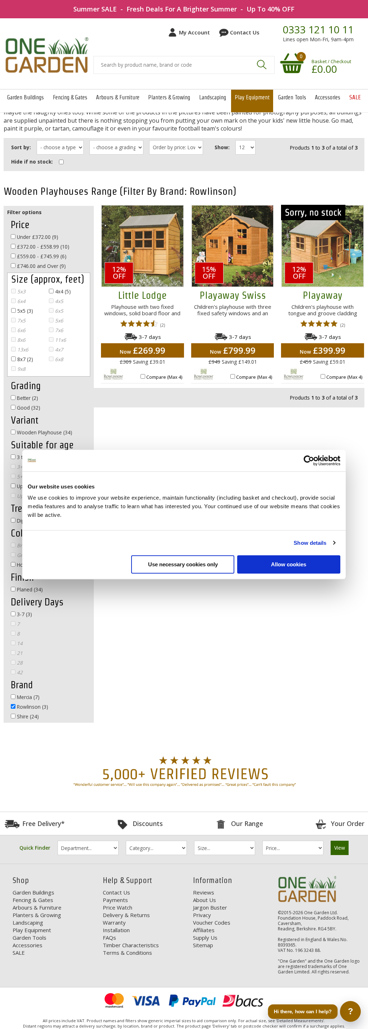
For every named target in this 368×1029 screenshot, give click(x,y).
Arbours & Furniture (117, 97)
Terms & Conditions (127, 952)
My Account (194, 32)
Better (26, 398)
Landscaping (212, 97)
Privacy (202, 915)
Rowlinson (31, 706)
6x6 (21, 330)
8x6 (21, 339)
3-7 (23, 614)
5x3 (21, 291)
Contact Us (244, 32)
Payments (115, 899)
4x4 (62, 291)
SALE (355, 97)
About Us (204, 899)
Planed (29, 589)
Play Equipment (252, 97)
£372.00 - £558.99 (42, 246)
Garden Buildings (25, 97)
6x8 (58, 359)
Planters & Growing (169, 97)
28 (19, 662)
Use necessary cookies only (183, 564)
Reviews (203, 892)
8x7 (24, 359)
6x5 (58, 310)
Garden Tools (292, 97)
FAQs (109, 937)
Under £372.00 (36, 236)
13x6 (22, 349)
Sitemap (203, 945)
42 (19, 672)
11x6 (60, 339)
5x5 (24, 310)
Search (262, 64)
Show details (310, 543)
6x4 (21, 301)
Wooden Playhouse (43, 432)
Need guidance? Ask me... (301, 1011)
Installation (116, 930)
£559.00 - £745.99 (40, 256)
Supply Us (205, 937)
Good (27, 407)
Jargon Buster (210, 907)
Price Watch (117, 907)
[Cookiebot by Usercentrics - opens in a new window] (308, 460)
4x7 (58, 349)
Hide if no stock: (32, 161)
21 (19, 653)
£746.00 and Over (40, 266)
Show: (222, 147)
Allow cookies (288, 564)
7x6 (58, 330)
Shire (27, 716)
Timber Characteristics (131, 945)
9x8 (21, 368)
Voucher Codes (211, 922)
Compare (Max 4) (164, 377)
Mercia (27, 697)
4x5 (58, 301)
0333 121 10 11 (318, 30)
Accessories (327, 97)
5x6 (58, 320)
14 (19, 643)
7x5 (21, 320)
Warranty (114, 922)
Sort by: (21, 147)
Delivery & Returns (126, 915)
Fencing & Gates (70, 97)
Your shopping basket (291, 63)
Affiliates (204, 930)
